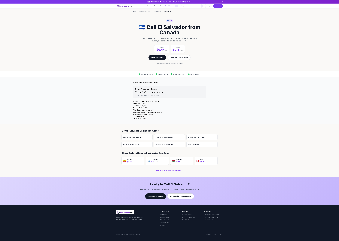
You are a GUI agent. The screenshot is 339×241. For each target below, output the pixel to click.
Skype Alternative (187, 214)
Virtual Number (171, 6)
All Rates (162, 225)
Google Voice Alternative (189, 217)
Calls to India (163, 214)
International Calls (144, 11)
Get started (217, 6)
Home (134, 11)
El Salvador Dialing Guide (179, 57)
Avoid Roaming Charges (211, 217)
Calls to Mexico (164, 217)
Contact (221, 234)
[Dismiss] (223, 2)
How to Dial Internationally (180, 196)
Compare (183, 6)
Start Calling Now (157, 57)
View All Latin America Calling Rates (168, 170)
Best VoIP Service (187, 220)
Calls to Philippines (165, 220)
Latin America (157, 11)
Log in (210, 6)
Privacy (208, 234)
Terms (215, 234)
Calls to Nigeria (164, 222)
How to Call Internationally (211, 214)
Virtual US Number (209, 220)
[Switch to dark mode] (204, 6)
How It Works (158, 6)
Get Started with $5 (155, 196)
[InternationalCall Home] (124, 6)
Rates (149, 6)
